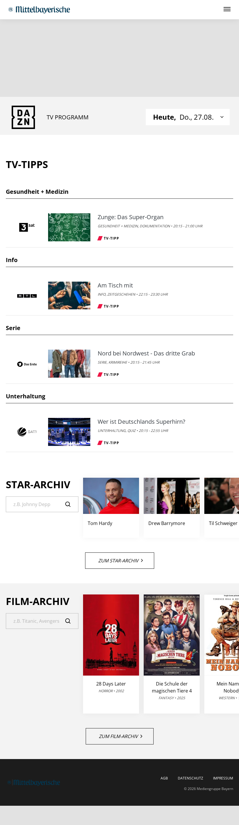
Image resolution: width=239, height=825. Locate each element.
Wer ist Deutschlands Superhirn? (141, 421)
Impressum (223, 778)
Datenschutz (190, 778)
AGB (164, 778)
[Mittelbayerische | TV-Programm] (39, 10)
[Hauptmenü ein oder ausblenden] (227, 9)
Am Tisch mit (115, 285)
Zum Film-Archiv (118, 736)
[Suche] (71, 504)
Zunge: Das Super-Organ (131, 217)
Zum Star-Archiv (118, 560)
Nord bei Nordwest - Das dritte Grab (146, 353)
